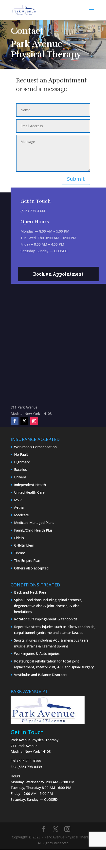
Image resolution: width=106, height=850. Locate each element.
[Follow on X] (24, 421)
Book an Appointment (58, 274)
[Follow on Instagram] (34, 421)
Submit (76, 178)
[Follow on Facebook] (14, 421)
